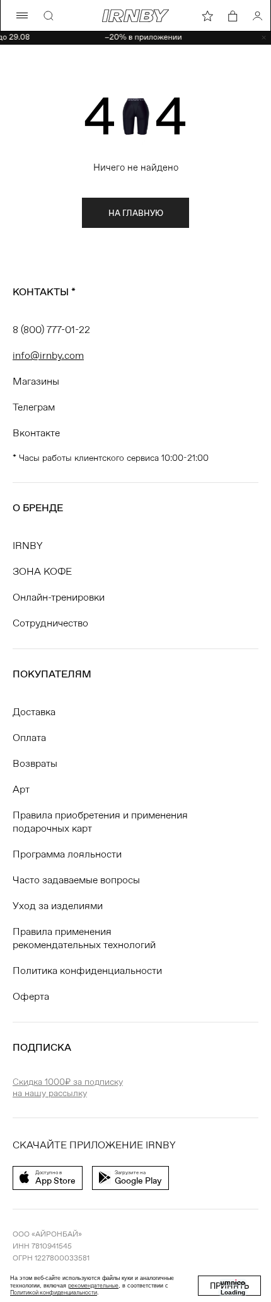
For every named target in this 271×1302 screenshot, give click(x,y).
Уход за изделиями (58, 905)
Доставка (34, 711)
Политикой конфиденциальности (53, 1292)
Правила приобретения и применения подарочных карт (100, 821)
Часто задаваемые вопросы (76, 879)
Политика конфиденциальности (87, 970)
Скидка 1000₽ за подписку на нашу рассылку (68, 1087)
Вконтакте (36, 432)
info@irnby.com (48, 355)
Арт (21, 789)
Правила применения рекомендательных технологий (84, 938)
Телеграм (34, 407)
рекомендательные (93, 1285)
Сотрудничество (50, 623)
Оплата (29, 737)
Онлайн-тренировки (59, 597)
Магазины (36, 381)
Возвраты (35, 763)
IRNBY (28, 545)
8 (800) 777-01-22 (51, 329)
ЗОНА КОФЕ (42, 571)
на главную (135, 213)
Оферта (31, 996)
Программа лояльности (67, 854)
